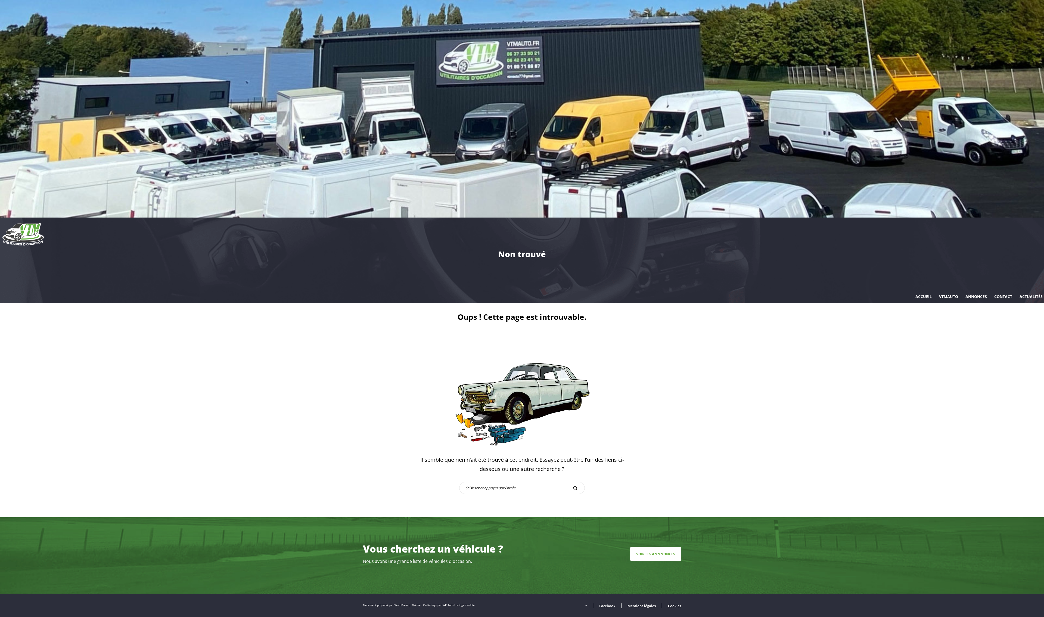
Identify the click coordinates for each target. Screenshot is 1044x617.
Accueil (923, 296)
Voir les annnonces (655, 553)
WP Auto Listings (453, 605)
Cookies (674, 605)
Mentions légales (641, 605)
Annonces (976, 296)
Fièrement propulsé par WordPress (386, 605)
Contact (1003, 296)
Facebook (607, 605)
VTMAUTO (948, 296)
